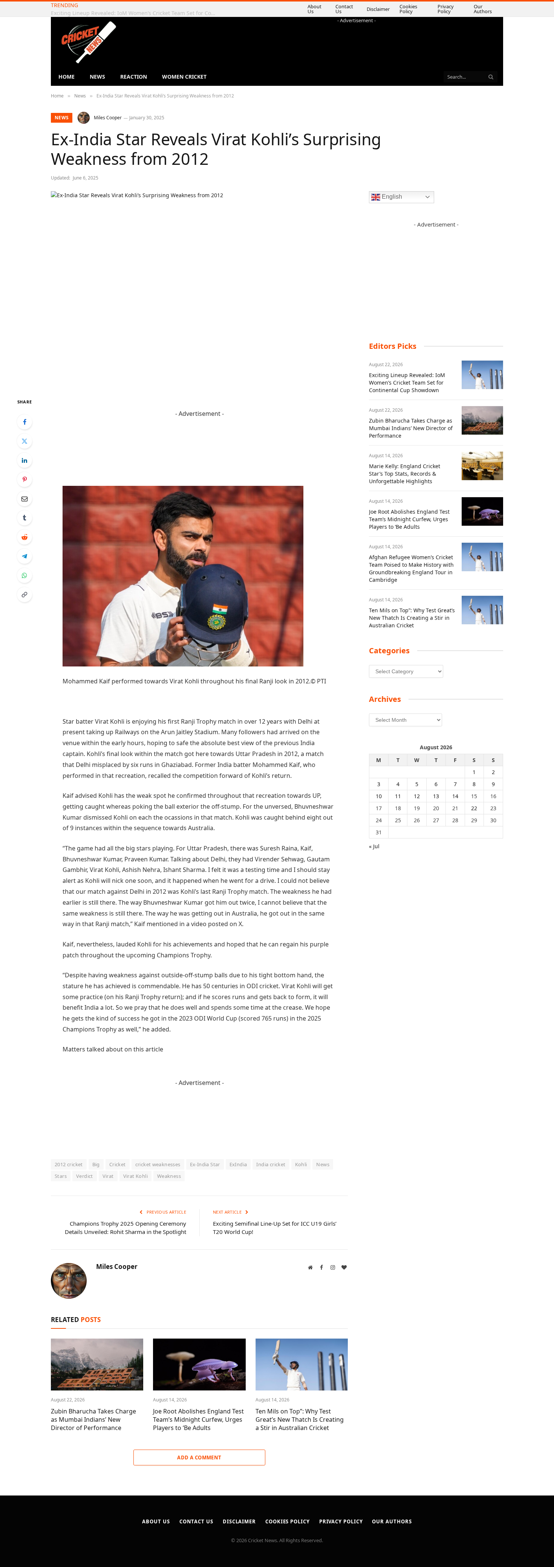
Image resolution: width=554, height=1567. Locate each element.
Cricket (117, 1164)
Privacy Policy (441, 9)
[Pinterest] (24, 479)
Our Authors (481, 9)
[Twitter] (24, 441)
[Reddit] (24, 537)
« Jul (374, 846)
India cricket (270, 1164)
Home (66, 76)
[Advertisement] (356, 41)
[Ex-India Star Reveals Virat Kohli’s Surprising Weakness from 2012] (199, 288)
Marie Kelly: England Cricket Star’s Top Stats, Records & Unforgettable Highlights (404, 473)
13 (436, 796)
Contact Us (337, 9)
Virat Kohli (135, 1176)
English (391, 196)
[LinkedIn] (24, 460)
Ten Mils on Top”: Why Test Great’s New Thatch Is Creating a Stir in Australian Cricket (300, 1419)
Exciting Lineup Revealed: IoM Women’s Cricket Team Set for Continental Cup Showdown (407, 382)
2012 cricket (69, 1164)
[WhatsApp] (24, 575)
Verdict (84, 1176)
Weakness (169, 1176)
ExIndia (238, 1164)
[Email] (24, 498)
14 (455, 796)
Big (96, 1164)
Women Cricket (184, 76)
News (97, 76)
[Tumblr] (24, 517)
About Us (305, 9)
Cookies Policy (402, 9)
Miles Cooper (108, 117)
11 (398, 796)
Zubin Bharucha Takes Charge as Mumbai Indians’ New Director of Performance (135, 13)
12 (417, 796)
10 (379, 796)
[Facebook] (24, 421)
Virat (108, 1176)
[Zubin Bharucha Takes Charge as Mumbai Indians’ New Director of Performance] (97, 1365)
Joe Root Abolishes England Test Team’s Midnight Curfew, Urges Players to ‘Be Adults (198, 1419)
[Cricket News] (88, 42)
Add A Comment (199, 1457)
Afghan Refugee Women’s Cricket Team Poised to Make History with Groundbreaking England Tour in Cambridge (411, 568)
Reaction (133, 76)
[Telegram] (24, 556)
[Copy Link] (24, 594)
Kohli (301, 1164)
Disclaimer (372, 9)
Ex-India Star (205, 1164)
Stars (61, 1176)
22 (474, 808)
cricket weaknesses (158, 1164)
